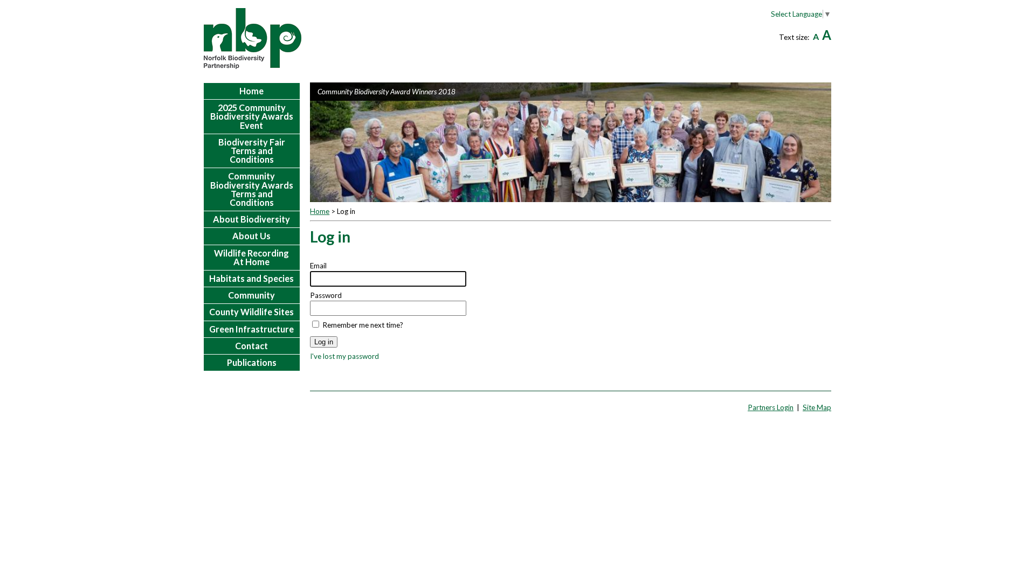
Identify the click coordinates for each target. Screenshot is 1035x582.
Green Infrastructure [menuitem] (251, 329)
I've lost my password (344, 356)
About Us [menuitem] (251, 236)
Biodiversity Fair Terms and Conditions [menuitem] (251, 150)
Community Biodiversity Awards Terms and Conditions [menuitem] (251, 189)
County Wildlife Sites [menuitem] (251, 312)
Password (326, 295)
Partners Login (771, 407)
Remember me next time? (362, 325)
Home (319, 211)
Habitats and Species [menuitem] (251, 278)
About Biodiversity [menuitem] (251, 219)
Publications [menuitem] (252, 362)
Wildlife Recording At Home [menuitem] (251, 257)
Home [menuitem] (251, 91)
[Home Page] (252, 38)
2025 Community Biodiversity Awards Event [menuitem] (251, 116)
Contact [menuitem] (251, 346)
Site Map (817, 407)
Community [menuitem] (251, 295)
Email (318, 265)
